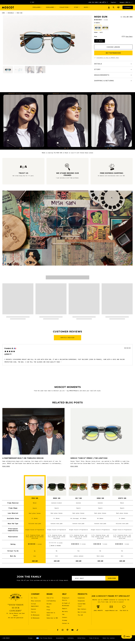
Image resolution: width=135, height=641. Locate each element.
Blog (48, 606)
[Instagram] (62, 630)
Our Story (34, 598)
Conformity (71, 638)
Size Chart (129, 36)
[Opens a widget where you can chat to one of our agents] (126, 636)
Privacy (30, 638)
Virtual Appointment (35, 605)
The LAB (80, 615)
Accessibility (60, 638)
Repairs (64, 608)
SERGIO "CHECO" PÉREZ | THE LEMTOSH (88, 458)
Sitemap (64, 620)
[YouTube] (72, 630)
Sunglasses (81, 601)
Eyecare (33, 609)
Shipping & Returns (65, 599)
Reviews (49, 603)
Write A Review (67, 338)
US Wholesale (35, 618)
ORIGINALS (11, 13)
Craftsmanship (51, 601)
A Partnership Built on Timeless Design (22, 458)
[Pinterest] (67, 630)
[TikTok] (77, 630)
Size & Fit (50, 598)
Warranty (65, 611)
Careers (64, 617)
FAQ (63, 614)
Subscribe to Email (51, 614)
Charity (33, 612)
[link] (101, 19)
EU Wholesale (35, 615)
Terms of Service (94, 638)
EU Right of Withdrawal (66, 604)
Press (48, 609)
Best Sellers (82, 609)
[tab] (8, 69)
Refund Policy (81, 638)
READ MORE (6, 466)
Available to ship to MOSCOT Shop (108, 57)
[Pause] (104, 2)
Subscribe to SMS (52, 618)
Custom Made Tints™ (81, 605)
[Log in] (109, 7)
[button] (113, 7)
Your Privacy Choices (46, 638)
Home (3, 13)
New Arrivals (82, 612)
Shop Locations (36, 601)
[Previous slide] (30, 2)
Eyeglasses (81, 598)
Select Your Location (109, 638)
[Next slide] (107, 2)
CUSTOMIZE (128, 7)
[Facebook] (57, 630)
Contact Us (65, 623)
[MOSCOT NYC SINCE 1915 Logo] (8, 7)
